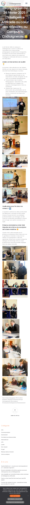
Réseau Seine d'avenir (7, 452)
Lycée (2, 444)
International (4, 439)
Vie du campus (5, 454)
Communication (5, 432)
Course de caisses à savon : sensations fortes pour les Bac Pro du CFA (14, 483)
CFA (2, 430)
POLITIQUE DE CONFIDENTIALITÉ (15, 502)
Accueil (7, 33)
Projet (2, 449)
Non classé (4, 447)
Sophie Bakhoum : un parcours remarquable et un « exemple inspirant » (14, 466)
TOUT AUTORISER (15, 496)
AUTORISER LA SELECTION (15, 499)
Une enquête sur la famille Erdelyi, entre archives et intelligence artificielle (14, 475)
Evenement (14, 33)
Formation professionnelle (8, 437)
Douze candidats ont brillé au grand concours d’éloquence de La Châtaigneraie (14, 471)
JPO (2, 442)
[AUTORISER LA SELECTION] (28, 495)
